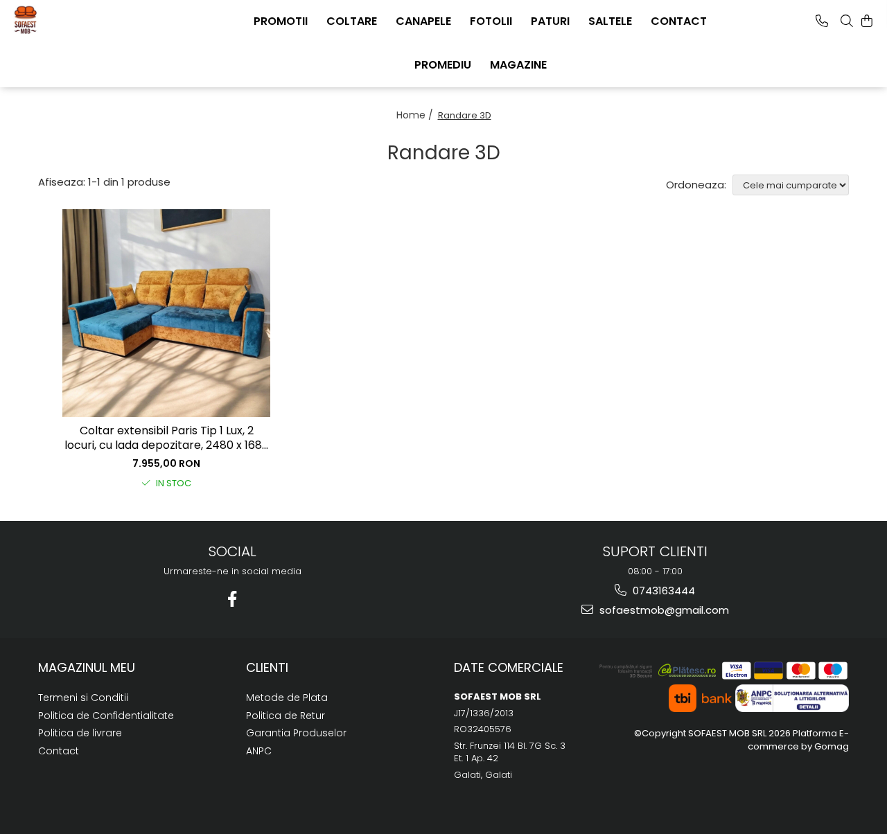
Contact (58, 751)
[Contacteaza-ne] (821, 21)
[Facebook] (232, 599)
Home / (416, 115)
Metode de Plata (287, 697)
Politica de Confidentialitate (106, 715)
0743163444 (662, 590)
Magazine (518, 65)
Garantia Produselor (296, 733)
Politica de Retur (285, 715)
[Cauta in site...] (846, 21)
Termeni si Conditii (83, 697)
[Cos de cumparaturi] (867, 21)
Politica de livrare (80, 733)
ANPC (259, 751)
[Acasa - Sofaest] (79, 19)
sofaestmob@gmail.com (663, 610)
